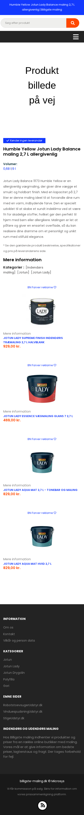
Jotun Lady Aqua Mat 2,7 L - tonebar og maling (40, 490)
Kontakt (9, 634)
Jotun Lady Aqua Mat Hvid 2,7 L (27, 564)
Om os (8, 627)
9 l (14, 168)
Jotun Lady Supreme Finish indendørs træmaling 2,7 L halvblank (33, 340)
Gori (6, 686)
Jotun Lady (11, 666)
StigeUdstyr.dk (13, 718)
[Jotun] (23, 272)
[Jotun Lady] (41, 272)
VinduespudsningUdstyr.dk (22, 711)
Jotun (7, 659)
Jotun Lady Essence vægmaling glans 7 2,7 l (38, 416)
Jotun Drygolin (14, 673)
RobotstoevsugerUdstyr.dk (22, 705)
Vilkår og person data (19, 640)
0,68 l (7, 168)
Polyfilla (8, 679)
